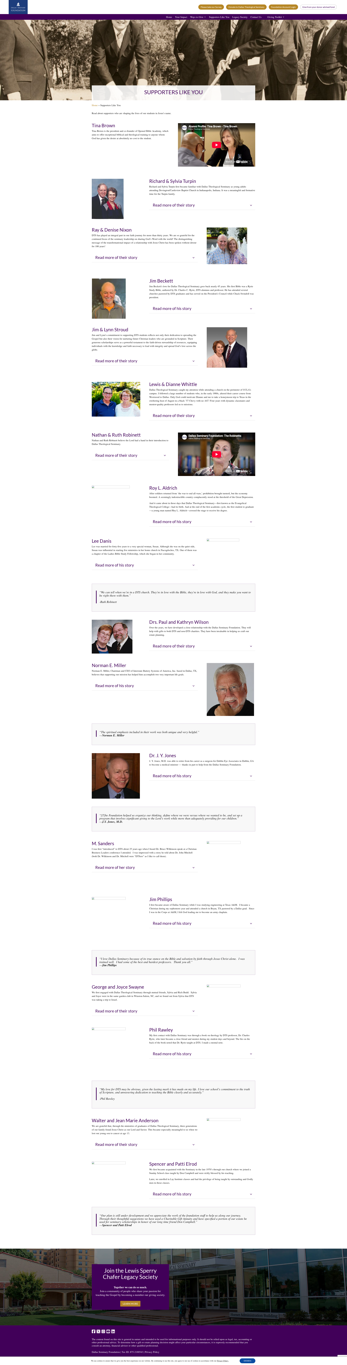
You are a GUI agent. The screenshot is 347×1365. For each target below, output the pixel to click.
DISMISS (247, 1360)
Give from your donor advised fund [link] (318, 7)
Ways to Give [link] (196, 17)
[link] (18, 13)
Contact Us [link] (255, 17)
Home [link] (169, 17)
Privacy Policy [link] (152, 1351)
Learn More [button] (130, 1303)
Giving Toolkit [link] (274, 17)
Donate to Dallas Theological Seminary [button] (246, 7)
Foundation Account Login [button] (283, 7)
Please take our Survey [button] (211, 7)
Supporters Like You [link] (219, 17)
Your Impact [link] (181, 17)
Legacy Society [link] (240, 17)
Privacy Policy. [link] (223, 1360)
